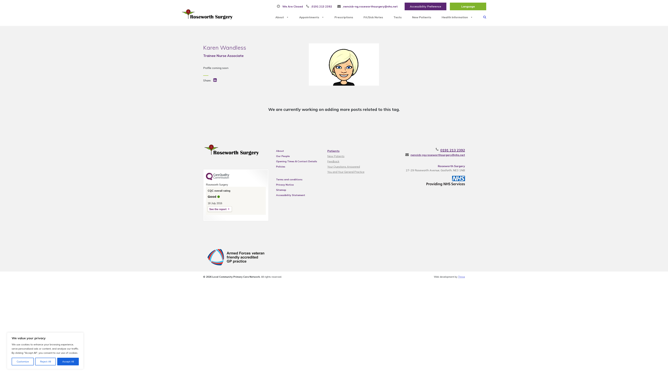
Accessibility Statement (290, 195)
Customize (23, 361)
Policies (280, 166)
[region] (45, 350)
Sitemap (281, 189)
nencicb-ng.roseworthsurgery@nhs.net (438, 155)
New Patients (421, 17)
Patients (333, 151)
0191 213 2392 (452, 150)
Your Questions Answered (343, 166)
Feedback (333, 161)
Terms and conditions (289, 179)
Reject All (45, 361)
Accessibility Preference (425, 6)
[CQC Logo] (217, 179)
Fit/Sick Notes (373, 17)
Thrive (461, 276)
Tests (397, 17)
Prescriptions (344, 17)
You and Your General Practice (345, 172)
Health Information (455, 17)
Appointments (309, 17)
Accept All (68, 361)
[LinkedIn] (215, 80)
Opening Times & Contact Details (296, 161)
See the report (217, 209)
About (279, 17)
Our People (283, 156)
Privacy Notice (285, 184)
